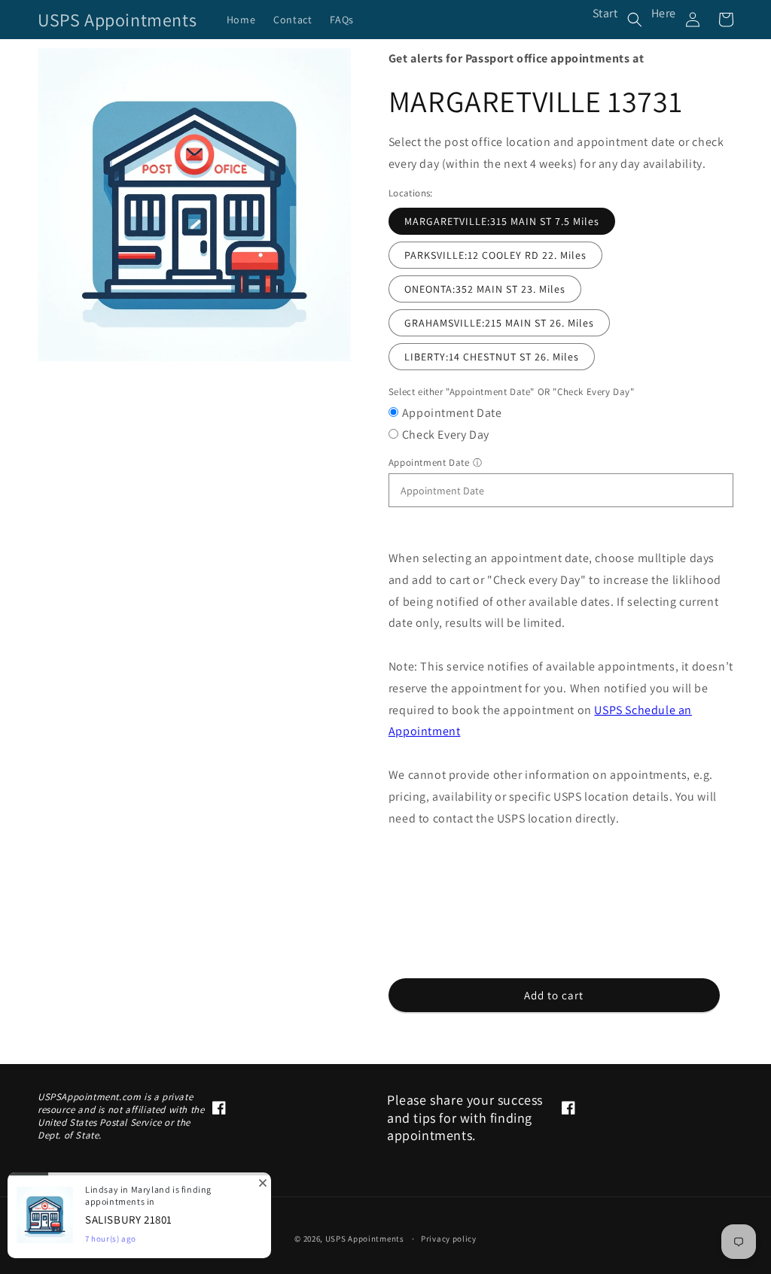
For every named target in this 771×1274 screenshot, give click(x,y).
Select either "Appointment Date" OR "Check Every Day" (512, 391)
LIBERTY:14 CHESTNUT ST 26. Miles (491, 356)
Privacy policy (449, 1238)
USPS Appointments (364, 1238)
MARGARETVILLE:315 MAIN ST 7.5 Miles (501, 221)
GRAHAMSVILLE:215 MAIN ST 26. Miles (499, 323)
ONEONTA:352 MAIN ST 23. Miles (484, 289)
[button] (634, 19)
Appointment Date (452, 413)
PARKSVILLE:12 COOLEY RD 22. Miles (495, 255)
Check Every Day (445, 434)
